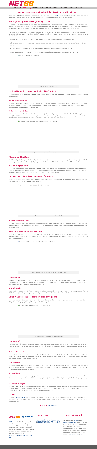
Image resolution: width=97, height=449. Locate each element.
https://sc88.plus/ (24, 435)
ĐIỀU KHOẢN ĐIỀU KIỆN (42, 421)
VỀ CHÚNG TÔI (41, 420)
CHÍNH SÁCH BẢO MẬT (53, 420)
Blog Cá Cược (78, 8)
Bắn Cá (61, 8)
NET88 (76, 420)
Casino (42, 8)
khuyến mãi (35, 8)
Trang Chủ (17, 8)
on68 (71, 434)
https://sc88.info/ (13, 435)
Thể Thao (49, 8)
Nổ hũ (71, 8)
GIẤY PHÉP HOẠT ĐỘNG (43, 422)
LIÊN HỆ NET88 (56, 422)
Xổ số (55, 8)
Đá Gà (66, 8)
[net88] (35, 3)
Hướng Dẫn (26, 8)
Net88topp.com (13, 422)
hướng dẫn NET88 (20, 397)
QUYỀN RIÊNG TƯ (55, 421)
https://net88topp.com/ (69, 422)
